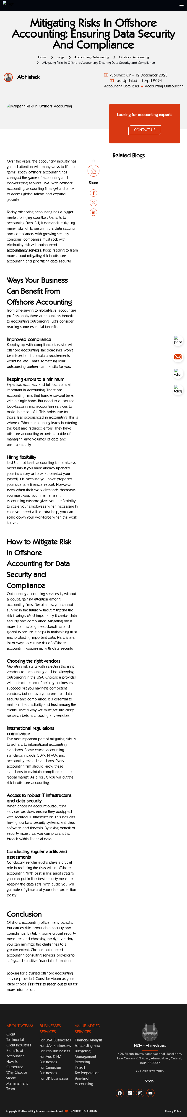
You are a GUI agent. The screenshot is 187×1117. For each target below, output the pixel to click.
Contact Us (144, 130)
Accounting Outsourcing (91, 57)
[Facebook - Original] (119, 1093)
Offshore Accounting (134, 57)
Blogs (60, 57)
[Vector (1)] (177, 340)
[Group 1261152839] (177, 356)
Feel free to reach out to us (50, 984)
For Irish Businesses (55, 1051)
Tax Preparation (87, 1073)
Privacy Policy (173, 1111)
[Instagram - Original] (140, 1093)
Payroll (80, 1068)
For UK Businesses (54, 1079)
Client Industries (18, 1045)
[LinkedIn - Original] (130, 1093)
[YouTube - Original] (150, 1093)
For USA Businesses (55, 1040)
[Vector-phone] (177, 373)
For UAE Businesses (55, 1046)
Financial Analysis (88, 1040)
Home (42, 57)
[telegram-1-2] (177, 389)
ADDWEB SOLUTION (85, 1111)
